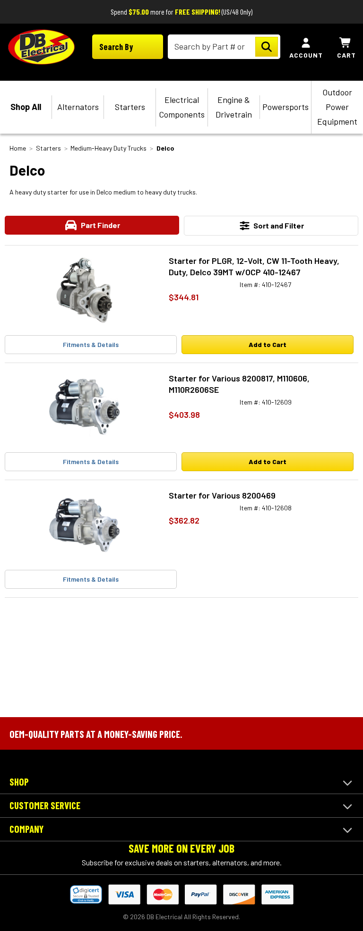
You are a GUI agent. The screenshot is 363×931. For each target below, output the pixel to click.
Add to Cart (267, 344)
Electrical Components (182, 106)
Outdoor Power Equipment (337, 107)
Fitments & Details (91, 344)
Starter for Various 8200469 (222, 495)
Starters (130, 107)
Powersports (285, 107)
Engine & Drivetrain (234, 106)
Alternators (78, 107)
